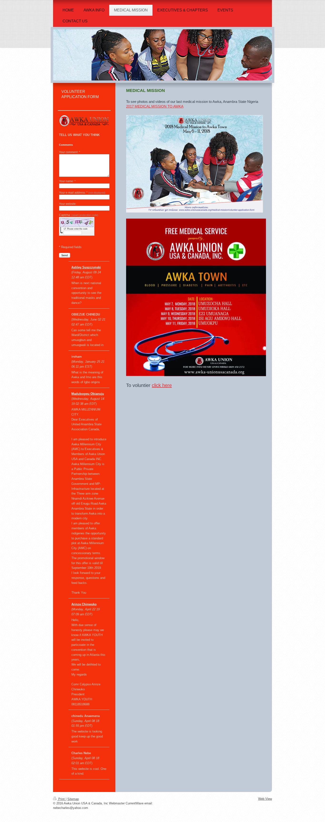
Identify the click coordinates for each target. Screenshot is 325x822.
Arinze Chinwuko (84, 604)
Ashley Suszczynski (86, 267)
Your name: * (67, 181)
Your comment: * (69, 152)
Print (61, 799)
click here (162, 385)
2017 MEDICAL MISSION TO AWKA (154, 106)
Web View (265, 799)
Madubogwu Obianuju (87, 394)
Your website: (67, 204)
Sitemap (73, 799)
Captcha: (78, 215)
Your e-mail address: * (82, 192)
